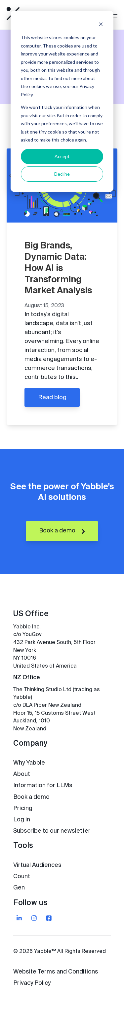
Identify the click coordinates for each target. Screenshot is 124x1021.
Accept (62, 156)
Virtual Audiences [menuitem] (37, 865)
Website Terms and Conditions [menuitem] (55, 972)
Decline (62, 174)
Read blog (52, 398)
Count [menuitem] (21, 877)
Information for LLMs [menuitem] (42, 786)
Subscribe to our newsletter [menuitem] (52, 831)
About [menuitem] (21, 774)
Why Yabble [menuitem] (29, 763)
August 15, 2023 (44, 306)
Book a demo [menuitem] (31, 797)
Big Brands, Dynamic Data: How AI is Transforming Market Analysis (58, 268)
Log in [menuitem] (21, 820)
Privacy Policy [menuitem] (32, 983)
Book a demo (58, 531)
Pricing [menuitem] (22, 808)
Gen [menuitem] (19, 888)
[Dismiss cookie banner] (101, 25)
